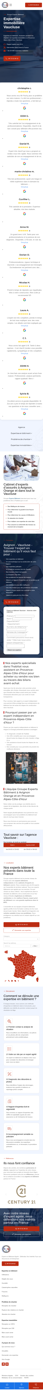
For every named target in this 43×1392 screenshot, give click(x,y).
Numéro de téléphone (17, 627)
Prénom (11, 616)
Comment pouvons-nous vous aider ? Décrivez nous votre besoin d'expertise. (20, 640)
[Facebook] (7, 1364)
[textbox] (16, 624)
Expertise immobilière (20, 445)
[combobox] (16, 624)
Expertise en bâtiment (20, 433)
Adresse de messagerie (17, 632)
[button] (6, 1194)
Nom (9, 619)
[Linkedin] (3, 1364)
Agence (21, 427)
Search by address (10, 943)
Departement (13, 621)
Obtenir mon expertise (14, 650)
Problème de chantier (20, 439)
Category (7, 936)
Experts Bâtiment (14, 498)
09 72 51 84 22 (34, 5)
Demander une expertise (23, 930)
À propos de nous (8, 1343)
